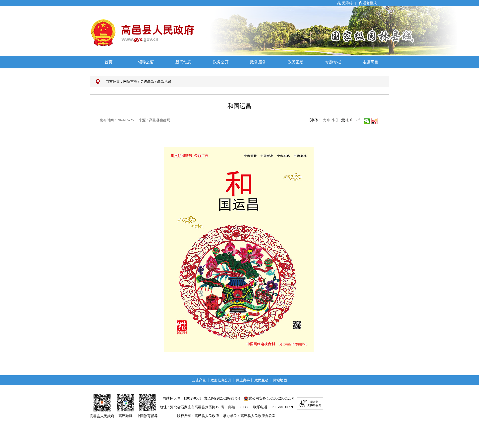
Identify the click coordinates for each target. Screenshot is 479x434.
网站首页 (130, 81)
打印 (350, 120)
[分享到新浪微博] (374, 121)
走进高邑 (147, 81)
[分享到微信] (367, 121)
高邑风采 (164, 81)
